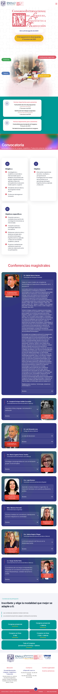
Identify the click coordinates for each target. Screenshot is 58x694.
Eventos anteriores (48, 671)
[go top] (35, 689)
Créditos (41, 691)
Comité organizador (48, 668)
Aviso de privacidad (51, 691)
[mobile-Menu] (56, 4)
